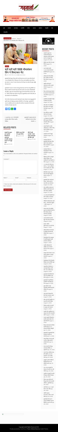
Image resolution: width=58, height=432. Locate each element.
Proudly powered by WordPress (18, 429)
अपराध (34, 28)
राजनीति (22, 28)
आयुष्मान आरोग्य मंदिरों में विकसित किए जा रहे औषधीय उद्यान (48, 361)
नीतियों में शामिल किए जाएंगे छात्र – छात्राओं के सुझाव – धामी (49, 202)
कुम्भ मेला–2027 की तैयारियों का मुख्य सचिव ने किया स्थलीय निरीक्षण (11, 119)
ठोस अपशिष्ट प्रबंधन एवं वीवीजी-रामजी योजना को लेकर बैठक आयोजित (49, 189)
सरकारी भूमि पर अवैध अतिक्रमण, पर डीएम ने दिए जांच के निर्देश (49, 127)
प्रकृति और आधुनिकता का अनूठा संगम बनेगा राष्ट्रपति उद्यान (49, 313)
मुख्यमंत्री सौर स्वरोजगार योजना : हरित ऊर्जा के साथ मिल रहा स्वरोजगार (49, 181)
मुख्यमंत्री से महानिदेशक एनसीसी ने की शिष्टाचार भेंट (48, 281)
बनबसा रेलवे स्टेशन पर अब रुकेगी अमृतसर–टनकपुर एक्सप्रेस (49, 254)
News (6, 66)
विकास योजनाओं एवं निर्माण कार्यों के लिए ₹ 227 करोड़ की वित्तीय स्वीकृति (49, 326)
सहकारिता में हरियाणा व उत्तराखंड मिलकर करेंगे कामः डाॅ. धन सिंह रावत (48, 268)
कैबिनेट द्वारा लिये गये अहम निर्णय (20, 133)
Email (17, 177)
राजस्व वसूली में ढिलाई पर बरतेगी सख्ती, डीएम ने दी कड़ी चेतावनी (49, 319)
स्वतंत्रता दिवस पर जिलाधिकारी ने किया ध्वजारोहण (48, 150)
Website (29, 177)
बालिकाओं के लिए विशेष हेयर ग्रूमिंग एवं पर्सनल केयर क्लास (48, 77)
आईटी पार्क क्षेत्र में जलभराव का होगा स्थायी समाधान (48, 85)
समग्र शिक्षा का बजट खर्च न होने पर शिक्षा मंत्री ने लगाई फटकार (49, 340)
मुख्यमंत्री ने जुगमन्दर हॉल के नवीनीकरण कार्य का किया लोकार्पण (30, 119)
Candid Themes (44, 429)
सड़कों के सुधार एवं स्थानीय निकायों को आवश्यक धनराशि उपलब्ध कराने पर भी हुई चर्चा (8, 137)
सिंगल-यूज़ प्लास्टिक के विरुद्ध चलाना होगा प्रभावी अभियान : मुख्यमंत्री (49, 381)
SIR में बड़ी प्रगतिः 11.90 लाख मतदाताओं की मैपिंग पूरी (31, 134)
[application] (48, 41)
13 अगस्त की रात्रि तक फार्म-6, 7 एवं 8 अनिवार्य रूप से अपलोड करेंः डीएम (49, 166)
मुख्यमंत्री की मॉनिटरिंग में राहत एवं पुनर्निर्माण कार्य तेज (49, 275)
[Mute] (52, 43)
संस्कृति (46, 28)
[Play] (44, 43)
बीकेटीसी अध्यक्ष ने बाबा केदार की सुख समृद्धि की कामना (48, 173)
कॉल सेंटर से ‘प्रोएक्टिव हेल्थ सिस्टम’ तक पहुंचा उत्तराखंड (48, 106)
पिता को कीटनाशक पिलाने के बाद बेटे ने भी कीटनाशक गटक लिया (49, 93)
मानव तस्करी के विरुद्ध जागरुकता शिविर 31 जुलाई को (48, 348)
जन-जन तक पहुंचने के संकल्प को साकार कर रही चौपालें (49, 369)
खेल (52, 28)
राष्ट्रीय (9, 28)
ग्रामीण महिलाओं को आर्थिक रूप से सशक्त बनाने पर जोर (48, 246)
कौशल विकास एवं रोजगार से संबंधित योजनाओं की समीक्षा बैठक (49, 231)
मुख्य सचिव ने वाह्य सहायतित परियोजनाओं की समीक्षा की (49, 287)
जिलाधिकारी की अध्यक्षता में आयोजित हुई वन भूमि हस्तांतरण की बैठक (49, 239)
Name (5, 177)
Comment (6, 159)
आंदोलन (40, 28)
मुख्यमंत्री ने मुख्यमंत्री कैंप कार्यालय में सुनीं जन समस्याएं (49, 334)
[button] (48, 41)
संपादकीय (5, 32)
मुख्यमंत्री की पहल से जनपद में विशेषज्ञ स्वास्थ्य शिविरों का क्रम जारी (49, 400)
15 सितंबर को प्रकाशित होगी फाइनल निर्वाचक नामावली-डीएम (49, 120)
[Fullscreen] (53, 43)
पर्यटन (28, 28)
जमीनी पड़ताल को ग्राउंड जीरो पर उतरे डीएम (49, 394)
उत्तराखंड (16, 28)
